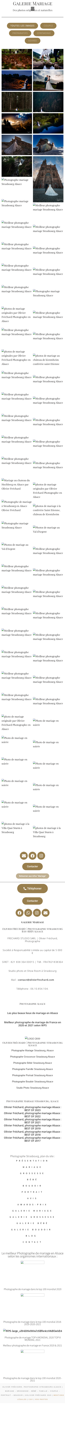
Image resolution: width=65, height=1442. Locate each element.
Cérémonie (44, 33)
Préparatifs (20, 33)
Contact (32, 1242)
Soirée (32, 40)
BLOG (32, 1235)
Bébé (32, 1179)
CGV (30, 1399)
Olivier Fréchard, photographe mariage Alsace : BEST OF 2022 (32, 1114)
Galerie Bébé (33, 1223)
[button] (32, 8)
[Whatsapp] (28, 913)
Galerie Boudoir (32, 1229)
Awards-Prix (33, 1204)
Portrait (33, 1191)
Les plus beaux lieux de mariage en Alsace (32, 1013)
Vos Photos (41, 1399)
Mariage (32, 1167)
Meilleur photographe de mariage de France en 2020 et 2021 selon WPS (32, 1024)
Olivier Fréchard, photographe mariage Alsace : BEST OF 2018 (32, 1133)
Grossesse (32, 1173)
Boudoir (32, 1185)
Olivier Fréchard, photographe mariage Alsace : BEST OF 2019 (32, 1127)
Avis (32, 1198)
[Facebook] (32, 856)
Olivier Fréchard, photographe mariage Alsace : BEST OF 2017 (32, 1139)
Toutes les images (22, 25)
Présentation (32, 1160)
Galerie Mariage (32, 1210)
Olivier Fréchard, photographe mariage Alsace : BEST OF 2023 (32, 1108)
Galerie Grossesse (33, 1216)
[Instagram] (41, 856)
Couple (48, 25)
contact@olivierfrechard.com (36, 979)
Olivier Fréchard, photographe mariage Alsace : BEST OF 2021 (32, 1121)
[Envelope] (24, 856)
